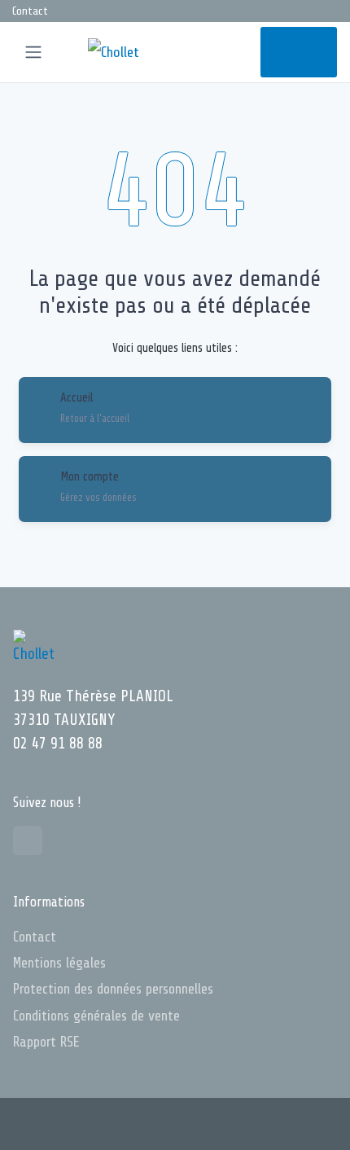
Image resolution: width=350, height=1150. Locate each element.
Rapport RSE (46, 1042)
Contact (30, 11)
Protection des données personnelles (113, 989)
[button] (207, 52)
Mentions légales (59, 963)
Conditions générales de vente (96, 1015)
